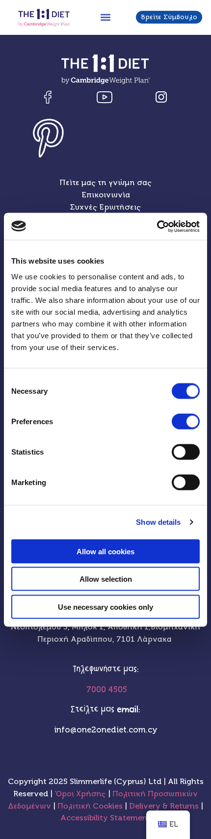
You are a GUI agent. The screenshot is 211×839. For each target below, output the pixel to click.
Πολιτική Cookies (91, 806)
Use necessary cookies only (105, 606)
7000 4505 (105, 689)
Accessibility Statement (105, 817)
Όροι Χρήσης (80, 793)
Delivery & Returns (165, 806)
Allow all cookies (105, 551)
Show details (158, 522)
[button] (106, 17)
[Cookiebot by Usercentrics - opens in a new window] (157, 226)
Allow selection (105, 579)
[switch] (186, 421)
